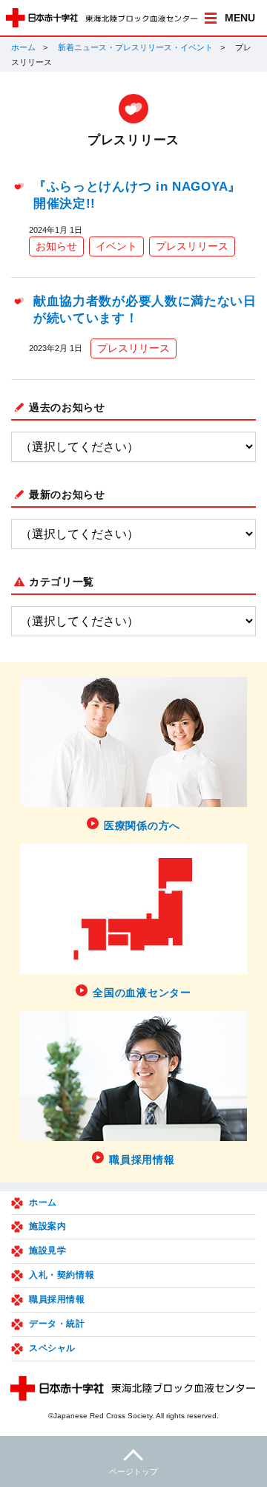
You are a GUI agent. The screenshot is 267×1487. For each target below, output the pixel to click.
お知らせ (56, 246)
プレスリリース (192, 246)
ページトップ (133, 1471)
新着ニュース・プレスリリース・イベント (135, 47)
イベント (116, 246)
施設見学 (47, 1250)
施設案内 (47, 1226)
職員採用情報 (57, 1299)
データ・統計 (57, 1323)
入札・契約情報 (61, 1275)
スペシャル (52, 1348)
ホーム (23, 47)
